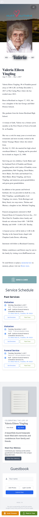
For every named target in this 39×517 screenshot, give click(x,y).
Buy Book (21, 427)
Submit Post (20, 492)
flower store (25, 266)
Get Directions (12, 317)
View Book (9, 427)
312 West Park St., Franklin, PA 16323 (20, 313)
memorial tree (27, 262)
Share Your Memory (13, 458)
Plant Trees (27, 317)
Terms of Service (25, 508)
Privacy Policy (14, 508)
